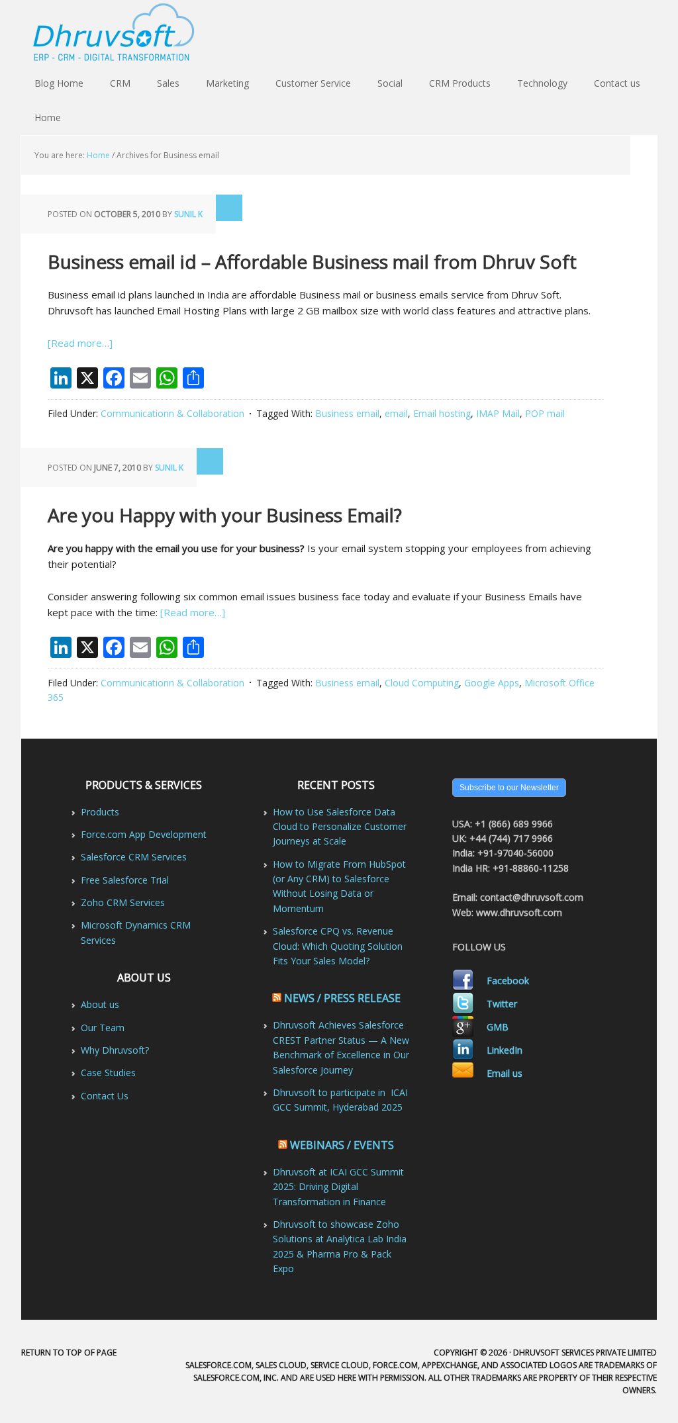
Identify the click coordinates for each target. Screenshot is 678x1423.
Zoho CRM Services (123, 902)
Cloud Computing (422, 682)
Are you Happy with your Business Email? (225, 515)
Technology (542, 83)
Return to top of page (69, 1352)
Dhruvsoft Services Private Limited (585, 1352)
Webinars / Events (342, 1145)
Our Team (102, 1027)
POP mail (545, 413)
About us (100, 1004)
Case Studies (108, 1072)
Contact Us (104, 1095)
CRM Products (460, 83)
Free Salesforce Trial (125, 880)
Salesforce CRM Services (134, 856)
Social (390, 83)
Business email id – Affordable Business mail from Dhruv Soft (312, 261)
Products (100, 811)
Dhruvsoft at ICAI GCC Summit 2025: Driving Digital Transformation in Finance (338, 1187)
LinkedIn (504, 1050)
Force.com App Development (144, 834)
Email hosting (442, 413)
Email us (504, 1073)
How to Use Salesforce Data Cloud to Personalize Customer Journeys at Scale (340, 826)
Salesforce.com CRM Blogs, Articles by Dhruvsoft (339, 33)
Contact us (617, 83)
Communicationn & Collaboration (172, 413)
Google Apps (491, 682)
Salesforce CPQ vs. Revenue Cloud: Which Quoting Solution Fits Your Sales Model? (338, 946)
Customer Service (313, 83)
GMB (497, 1027)
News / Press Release (342, 998)
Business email (347, 413)
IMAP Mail (498, 413)
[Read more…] (80, 342)
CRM (120, 83)
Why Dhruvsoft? (115, 1050)
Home (47, 117)
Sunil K (188, 214)
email (396, 413)
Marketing (227, 83)
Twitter (502, 1003)
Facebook (508, 980)
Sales (168, 83)
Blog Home (58, 83)
